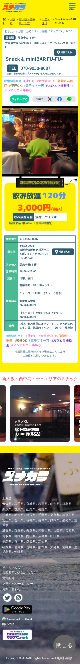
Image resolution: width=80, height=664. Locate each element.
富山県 (7, 520)
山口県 (55, 536)
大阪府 (58, 530)
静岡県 (55, 520)
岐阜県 (43, 520)
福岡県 (7, 547)
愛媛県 (31, 541)
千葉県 (43, 515)
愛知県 (67, 520)
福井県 (31, 520)
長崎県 (31, 547)
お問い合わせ (11, 589)
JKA (25, 658)
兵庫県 (70, 530)
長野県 (43, 509)
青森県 (7, 504)
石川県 (19, 520)
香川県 (19, 541)
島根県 (19, 536)
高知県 (43, 541)
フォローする (20, 99)
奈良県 (31, 530)
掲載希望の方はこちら (17, 572)
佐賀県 (19, 547)
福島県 (67, 504)
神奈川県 (68, 515)
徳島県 (7, 541)
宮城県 (31, 504)
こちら (56, 351)
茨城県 (7, 515)
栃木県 (19, 515)
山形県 (55, 504)
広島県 (43, 536)
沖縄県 (19, 552)
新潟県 (7, 509)
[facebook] (59, 99)
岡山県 (31, 536)
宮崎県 (67, 547)
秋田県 (43, 504)
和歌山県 (44, 530)
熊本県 (43, 547)
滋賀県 (7, 530)
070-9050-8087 (35, 68)
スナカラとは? (12, 567)
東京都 (55, 515)
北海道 (7, 498)
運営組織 (8, 578)
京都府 (19, 530)
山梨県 (31, 509)
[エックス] (50, 99)
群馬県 (19, 509)
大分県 (55, 547)
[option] (40, 413)
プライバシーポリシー (17, 583)
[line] (69, 99)
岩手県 (19, 504)
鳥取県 (7, 536)
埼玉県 (31, 515)
